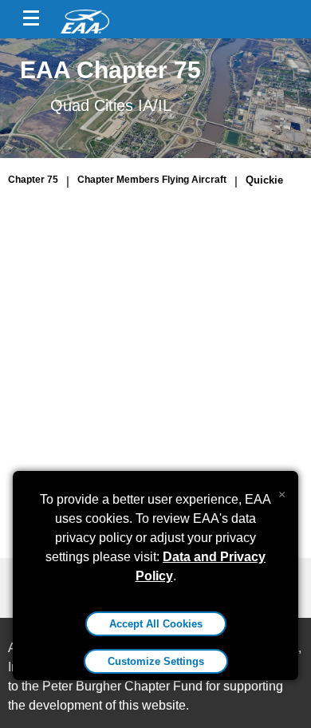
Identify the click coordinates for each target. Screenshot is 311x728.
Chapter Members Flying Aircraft (151, 179)
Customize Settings (156, 661)
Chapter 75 (33, 179)
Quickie (264, 180)
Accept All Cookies (156, 624)
